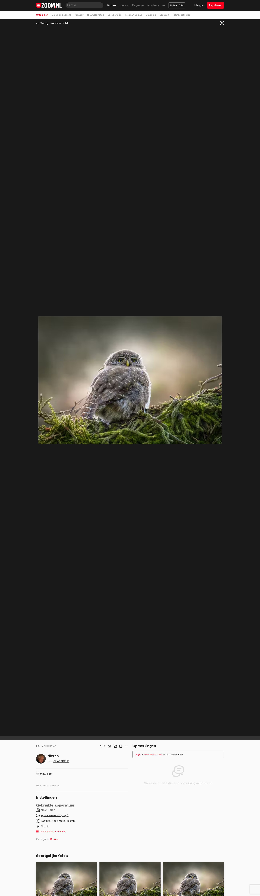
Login (138, 754)
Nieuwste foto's (95, 15)
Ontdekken (42, 15)
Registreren (215, 5)
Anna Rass (48, 865)
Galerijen (151, 15)
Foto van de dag (133, 15)
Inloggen (199, 5)
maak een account (153, 754)
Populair (79, 15)
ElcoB (171, 865)
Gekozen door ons (61, 15)
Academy (153, 5)
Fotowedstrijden (181, 15)
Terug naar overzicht (54, 23)
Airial (109, 865)
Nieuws (124, 5)
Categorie (47, 839)
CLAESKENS (61, 761)
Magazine (138, 5)
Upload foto (176, 5)
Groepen (164, 15)
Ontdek (111, 5)
